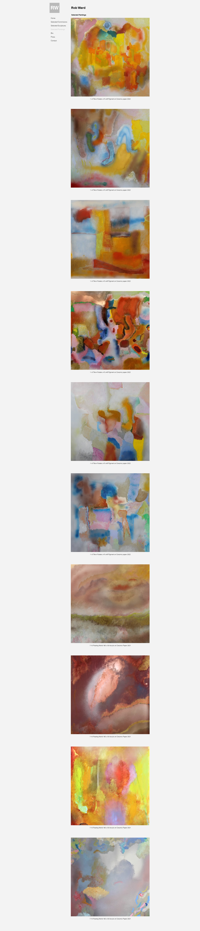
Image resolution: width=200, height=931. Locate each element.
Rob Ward (78, 8)
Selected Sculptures (57, 26)
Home (53, 18)
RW (55, 8)
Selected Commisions (57, 22)
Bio (52, 33)
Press (53, 37)
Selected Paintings (57, 29)
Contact (54, 41)
